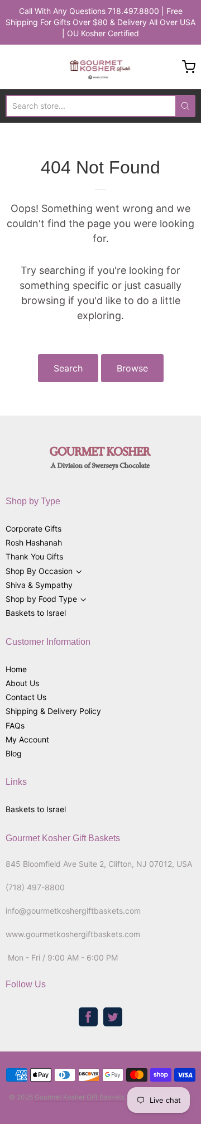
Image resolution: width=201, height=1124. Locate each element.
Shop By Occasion (39, 571)
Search (68, 368)
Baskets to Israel (36, 613)
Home (16, 669)
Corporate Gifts (33, 528)
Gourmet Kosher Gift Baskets (80, 1097)
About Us (22, 683)
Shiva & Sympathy (39, 585)
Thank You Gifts (34, 556)
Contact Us (26, 697)
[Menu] (25, 67)
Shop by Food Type (41, 599)
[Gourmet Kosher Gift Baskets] (100, 67)
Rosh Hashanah (34, 542)
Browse (132, 368)
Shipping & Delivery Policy (53, 711)
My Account (27, 739)
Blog (14, 753)
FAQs (15, 725)
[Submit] (185, 106)
